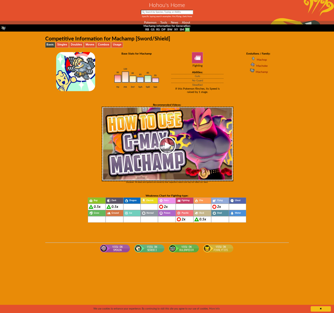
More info (214, 309)
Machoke (262, 65)
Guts (197, 76)
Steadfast (197, 85)
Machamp (262, 72)
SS (187, 29)
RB (147, 29)
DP (163, 29)
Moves (90, 44)
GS (152, 29)
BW (169, 29)
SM (182, 29)
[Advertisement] (167, 282)
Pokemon (150, 22)
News (174, 22)
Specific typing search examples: (167, 16)
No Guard (197, 80)
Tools (163, 22)
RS (158, 29)
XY (176, 29)
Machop (262, 59)
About (186, 22)
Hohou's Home (167, 5)
